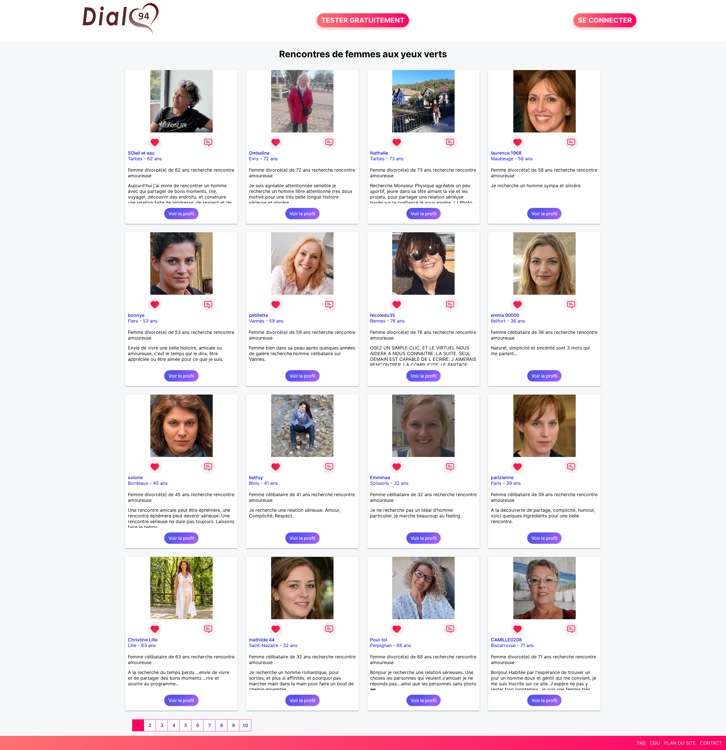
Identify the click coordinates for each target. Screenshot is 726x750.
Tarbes (135, 158)
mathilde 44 (262, 639)
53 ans (150, 321)
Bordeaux (138, 483)
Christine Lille (142, 639)
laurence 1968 (506, 153)
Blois (254, 483)
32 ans (401, 483)
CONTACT (711, 743)
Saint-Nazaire (263, 645)
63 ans (148, 645)
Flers (133, 321)
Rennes (377, 321)
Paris (496, 483)
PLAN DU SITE (680, 743)
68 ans (403, 645)
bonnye (136, 315)
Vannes (256, 321)
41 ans (271, 483)
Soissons (379, 483)
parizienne (502, 477)
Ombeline (259, 153)
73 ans (396, 158)
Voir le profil (181, 213)
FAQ (641, 743)
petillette (258, 315)
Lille (132, 645)
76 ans (397, 321)
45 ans (160, 483)
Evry (254, 158)
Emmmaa (380, 477)
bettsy (256, 477)
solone (135, 477)
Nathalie (379, 153)
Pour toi (378, 639)
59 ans (276, 321)
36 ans (517, 321)
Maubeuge (502, 158)
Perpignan (381, 645)
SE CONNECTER (605, 20)
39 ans (513, 483)
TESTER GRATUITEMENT (362, 20)
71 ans (527, 645)
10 (245, 725)
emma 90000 (505, 315)
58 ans (525, 158)
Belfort (498, 321)
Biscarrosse (503, 645)
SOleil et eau (141, 153)
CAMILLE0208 (506, 639)
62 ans (154, 158)
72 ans (270, 158)
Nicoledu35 (382, 315)
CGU (655, 743)
